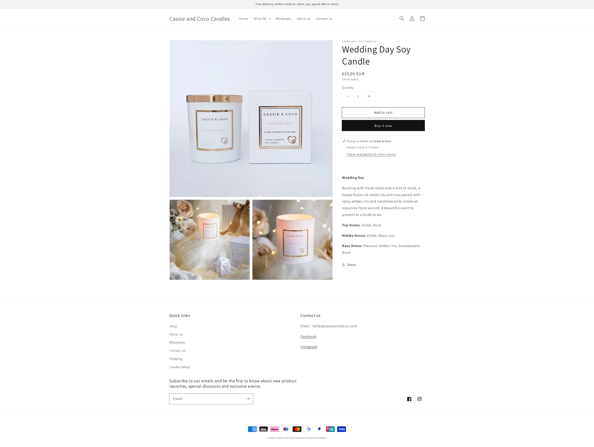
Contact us (177, 350)
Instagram (308, 346)
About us (176, 334)
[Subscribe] (248, 399)
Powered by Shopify (315, 437)
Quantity (348, 87)
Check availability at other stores (371, 154)
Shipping (176, 359)
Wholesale (177, 342)
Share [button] (351, 264)
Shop (173, 326)
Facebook (308, 336)
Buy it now (383, 125)
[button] (402, 18)
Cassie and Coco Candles (290, 437)
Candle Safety (179, 367)
